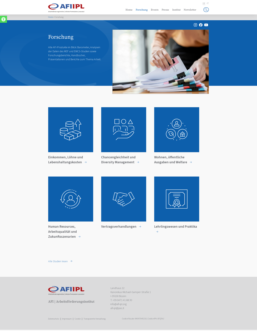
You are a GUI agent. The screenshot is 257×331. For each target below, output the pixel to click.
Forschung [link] (142, 9)
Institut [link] (176, 9)
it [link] (208, 3)
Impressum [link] (67, 318)
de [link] (204, 3)
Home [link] (129, 9)
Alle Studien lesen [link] (58, 261)
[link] (3, 19)
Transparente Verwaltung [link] (94, 318)
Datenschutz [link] (53, 318)
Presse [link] (165, 9)
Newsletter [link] (190, 9)
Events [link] (154, 9)
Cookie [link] (78, 318)
